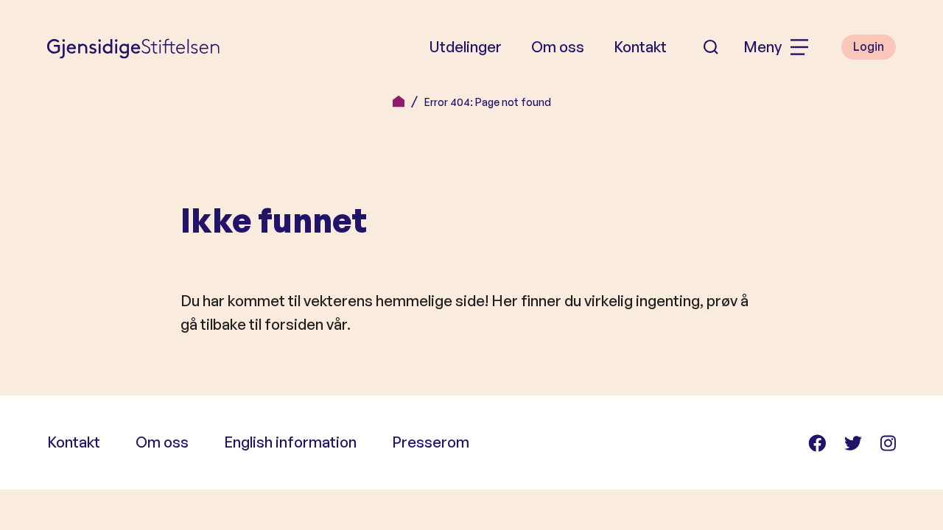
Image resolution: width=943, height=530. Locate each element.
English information (290, 442)
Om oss (557, 47)
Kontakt (640, 47)
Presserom (430, 442)
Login (868, 46)
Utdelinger (465, 47)
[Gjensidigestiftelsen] (133, 47)
